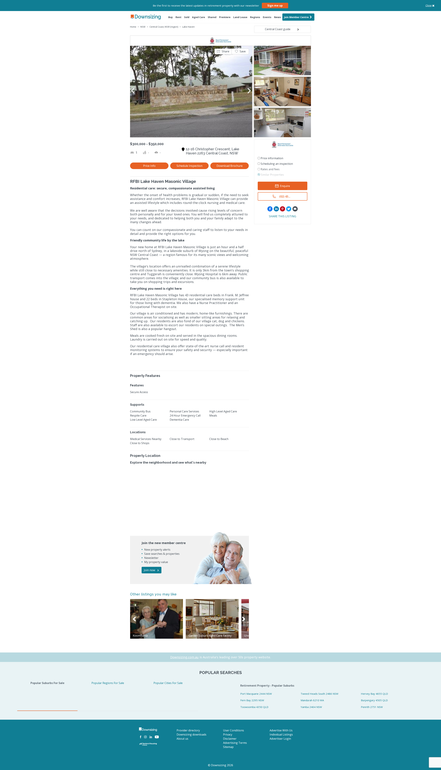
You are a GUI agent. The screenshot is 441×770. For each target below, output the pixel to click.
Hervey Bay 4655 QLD (374, 693)
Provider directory (188, 730)
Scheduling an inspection (276, 164)
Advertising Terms (235, 743)
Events (267, 17)
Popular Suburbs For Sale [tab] (47, 683)
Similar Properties (272, 175)
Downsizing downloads (191, 734)
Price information (271, 158)
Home (133, 26)
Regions (255, 17)
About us (182, 739)
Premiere (224, 17)
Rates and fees (270, 169)
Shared (212, 17)
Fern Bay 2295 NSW (252, 700)
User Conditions (233, 730)
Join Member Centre (296, 17)
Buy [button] (170, 17)
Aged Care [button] (198, 17)
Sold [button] (186, 17)
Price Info (149, 166)
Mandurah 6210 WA (312, 700)
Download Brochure (230, 166)
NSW (142, 26)
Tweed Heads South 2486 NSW (319, 693)
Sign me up (275, 5)
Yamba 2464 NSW (311, 707)
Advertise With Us (281, 730)
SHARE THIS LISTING (282, 216)
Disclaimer (230, 739)
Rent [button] (178, 17)
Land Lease (240, 17)
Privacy (227, 734)
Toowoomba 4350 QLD (254, 707)
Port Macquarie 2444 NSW (256, 693)
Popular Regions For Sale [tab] (107, 683)
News (277, 17)
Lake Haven (188, 26)
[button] (223, 51)
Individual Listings (281, 734)
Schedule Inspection (189, 166)
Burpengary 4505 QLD (374, 700)
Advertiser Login (280, 739)
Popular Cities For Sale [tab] (168, 683)
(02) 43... (284, 196)
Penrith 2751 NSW (372, 707)
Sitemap (228, 747)
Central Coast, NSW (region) (164, 26)
